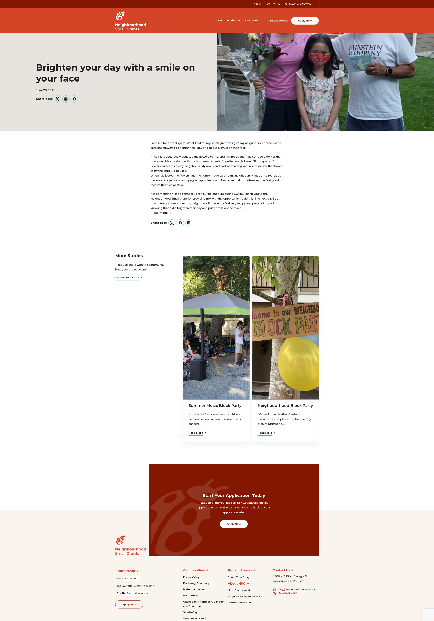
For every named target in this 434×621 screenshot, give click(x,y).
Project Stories (278, 20)
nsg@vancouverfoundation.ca (296, 589)
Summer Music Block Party (215, 405)
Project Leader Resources (245, 596)
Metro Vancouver (194, 589)
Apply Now (305, 20)
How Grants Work (239, 590)
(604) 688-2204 (287, 592)
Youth (132, 593)
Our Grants (252, 20)
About (257, 4)
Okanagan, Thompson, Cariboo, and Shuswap (203, 604)
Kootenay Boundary (196, 583)
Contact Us (273, 4)
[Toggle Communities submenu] (239, 20)
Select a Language (300, 4)
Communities (227, 20)
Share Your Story (239, 577)
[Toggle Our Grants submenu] (262, 20)
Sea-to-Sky (190, 612)
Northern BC (191, 595)
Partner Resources (240, 602)
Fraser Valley (191, 577)
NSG (128, 578)
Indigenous (136, 585)
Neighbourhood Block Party (285, 405)
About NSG (236, 583)
